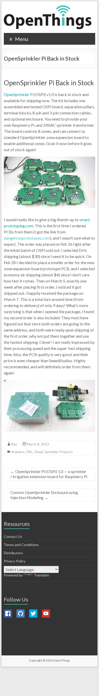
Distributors (13, 553)
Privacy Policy (14, 561)
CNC (29, 452)
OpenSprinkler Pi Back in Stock (49, 83)
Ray (14, 444)
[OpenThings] (47, 17)
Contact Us (13, 536)
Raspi (39, 452)
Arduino (17, 452)
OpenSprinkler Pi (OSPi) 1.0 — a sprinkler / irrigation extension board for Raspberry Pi (48, 474)
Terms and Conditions (21, 544)
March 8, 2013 (38, 444)
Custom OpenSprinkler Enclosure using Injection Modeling (44, 495)
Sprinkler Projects (59, 452)
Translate (41, 575)
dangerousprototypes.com (27, 237)
